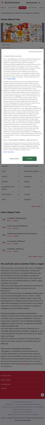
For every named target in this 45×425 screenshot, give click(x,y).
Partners (18, 96)
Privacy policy (12, 79)
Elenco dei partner (8, 152)
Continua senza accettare (35, 51)
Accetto (29, 158)
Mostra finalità (14, 158)
